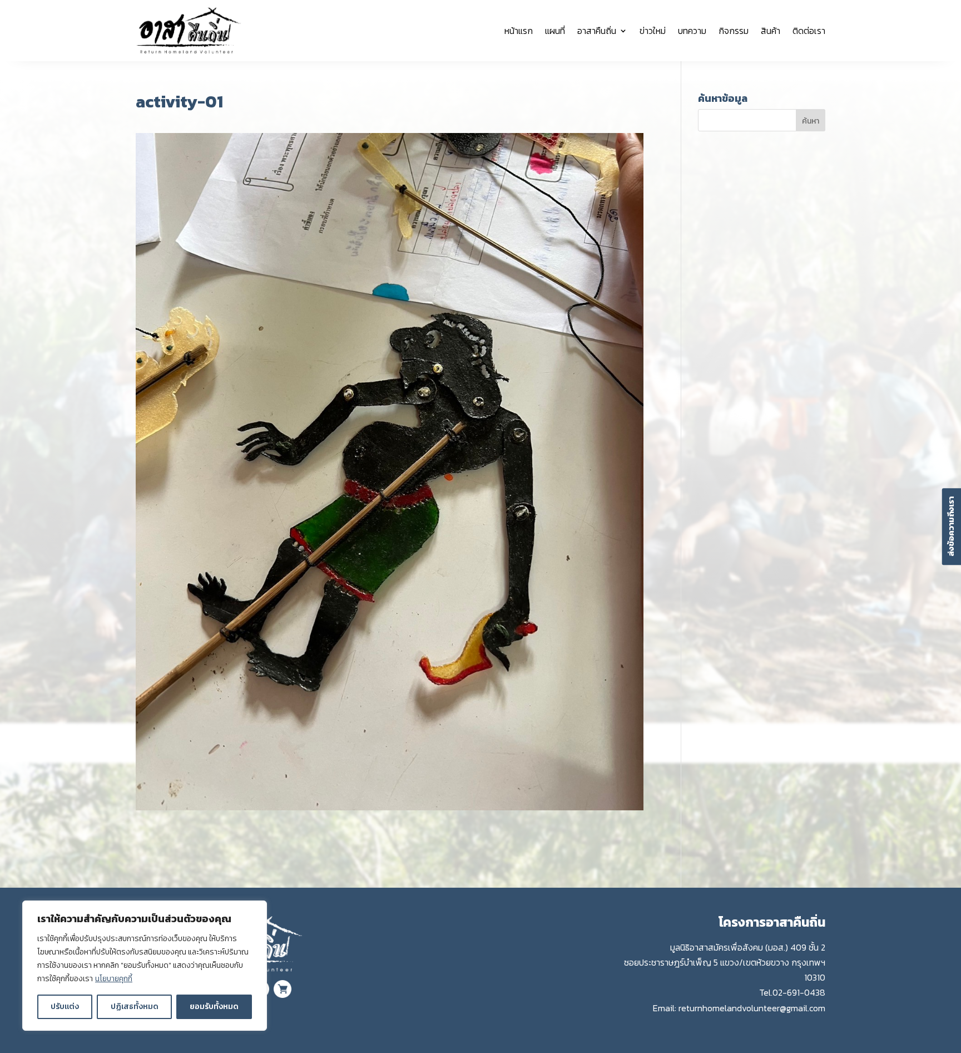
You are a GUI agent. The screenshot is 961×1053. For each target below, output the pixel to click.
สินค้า (770, 30)
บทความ (692, 30)
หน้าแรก (518, 30)
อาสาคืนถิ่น (596, 30)
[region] (144, 966)
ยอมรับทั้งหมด (214, 1006)
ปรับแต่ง (65, 1006)
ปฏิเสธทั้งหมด (134, 1006)
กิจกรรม (734, 30)
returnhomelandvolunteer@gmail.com (751, 1008)
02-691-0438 (798, 992)
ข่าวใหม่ (653, 30)
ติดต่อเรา (808, 30)
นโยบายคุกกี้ (113, 979)
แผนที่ (555, 30)
